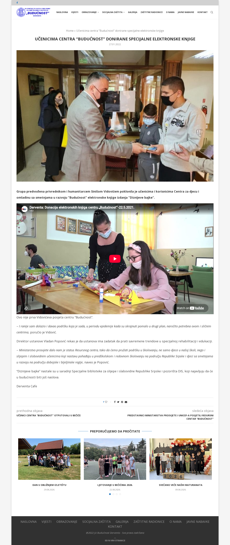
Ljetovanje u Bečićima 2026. (115, 485)
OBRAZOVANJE (89, 12)
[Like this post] (108, 401)
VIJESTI (74, 12)
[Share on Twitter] (118, 401)
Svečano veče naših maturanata (180, 485)
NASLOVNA (62, 12)
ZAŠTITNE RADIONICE (152, 12)
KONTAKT (203, 12)
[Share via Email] (126, 401)
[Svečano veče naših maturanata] (181, 459)
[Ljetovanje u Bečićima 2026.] (115, 459)
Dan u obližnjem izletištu (49, 485)
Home (70, 31)
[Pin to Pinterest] (122, 401)
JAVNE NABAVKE (186, 12)
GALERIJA (132, 12)
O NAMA (170, 12)
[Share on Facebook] (115, 401)
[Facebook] (17, 2)
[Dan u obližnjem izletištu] (49, 459)
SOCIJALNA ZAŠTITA (112, 12)
